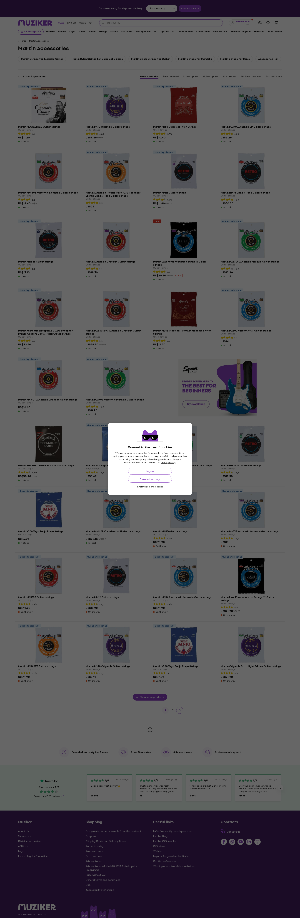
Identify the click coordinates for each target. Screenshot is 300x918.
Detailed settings (150, 479)
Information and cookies (150, 486)
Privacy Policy (168, 462)
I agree (150, 471)
